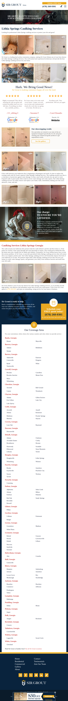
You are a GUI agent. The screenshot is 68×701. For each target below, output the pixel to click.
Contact (37, 659)
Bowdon (9, 372)
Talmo (8, 593)
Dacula (9, 538)
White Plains (10, 529)
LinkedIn (41, 675)
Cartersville (10, 360)
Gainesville (10, 562)
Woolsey (38, 474)
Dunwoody (10, 446)
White (37, 363)
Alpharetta (10, 489)
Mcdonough (10, 577)
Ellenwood (10, 449)
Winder (9, 351)
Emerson (38, 357)
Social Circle (39, 638)
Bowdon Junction (12, 375)
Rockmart (39, 618)
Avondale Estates (12, 440)
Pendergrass (10, 590)
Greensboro (10, 526)
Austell (38, 410)
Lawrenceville (40, 538)
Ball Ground (39, 387)
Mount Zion (39, 375)
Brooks (9, 468)
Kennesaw (39, 412)
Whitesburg (10, 381)
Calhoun (9, 516)
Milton (38, 492)
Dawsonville (10, 431)
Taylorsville (10, 366)
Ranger (9, 519)
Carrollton (39, 372)
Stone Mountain (40, 449)
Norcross (9, 544)
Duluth (9, 541)
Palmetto (38, 495)
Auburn (9, 348)
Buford (9, 536)
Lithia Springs (40, 458)
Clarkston (38, 438)
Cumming (10, 483)
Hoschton (38, 584)
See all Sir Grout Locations (33, 649)
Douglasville (10, 458)
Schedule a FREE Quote (54, 3)
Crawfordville (11, 631)
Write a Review (61, 6)
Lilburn (38, 541)
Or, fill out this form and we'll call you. (54, 317)
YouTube (36, 675)
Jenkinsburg (39, 569)
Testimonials (39, 661)
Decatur (38, 443)
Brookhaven (10, 443)
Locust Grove (11, 575)
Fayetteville (10, 470)
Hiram (37, 605)
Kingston (38, 360)
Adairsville (10, 357)
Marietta (9, 418)
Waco (8, 378)
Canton (9, 391)
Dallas (8, 605)
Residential (19, 661)
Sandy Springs (40, 498)
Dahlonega (10, 599)
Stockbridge (39, 577)
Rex (37, 575)
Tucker (38, 451)
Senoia (9, 474)
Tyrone (9, 476)
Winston (38, 461)
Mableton (9, 416)
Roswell (9, 503)
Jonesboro (39, 468)
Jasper (8, 612)
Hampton (9, 569)
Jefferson (38, 587)
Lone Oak (10, 425)
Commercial (20, 664)
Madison (38, 526)
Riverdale (9, 500)
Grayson (38, 536)
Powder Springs (40, 416)
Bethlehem (39, 348)
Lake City (39, 400)
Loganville (10, 638)
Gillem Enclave (40, 397)
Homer (9, 341)
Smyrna (38, 418)
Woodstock (39, 391)
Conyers (9, 625)
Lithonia (9, 451)
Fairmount (39, 516)
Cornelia (38, 556)
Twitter (31, 675)
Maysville (39, 341)
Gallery (18, 667)
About (17, 669)
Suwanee (9, 550)
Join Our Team (40, 664)
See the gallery (40, 141)
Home (17, 659)
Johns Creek (39, 489)
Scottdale (38, 446)
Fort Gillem (10, 400)
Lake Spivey (10, 403)
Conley (38, 440)
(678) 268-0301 (49, 6)
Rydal (8, 363)
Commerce (10, 587)
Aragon (9, 618)
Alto (8, 556)
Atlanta (9, 397)
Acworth (9, 387)
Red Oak (9, 498)
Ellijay (9, 510)
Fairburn (9, 495)
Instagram (20, 675)
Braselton (9, 584)
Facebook (26, 675)
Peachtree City (40, 470)
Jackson (9, 572)
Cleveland (10, 644)
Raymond (38, 425)
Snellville (9, 547)
